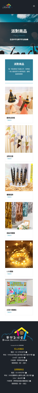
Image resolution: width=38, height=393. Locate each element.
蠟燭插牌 (10, 194)
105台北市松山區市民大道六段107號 (20, 355)
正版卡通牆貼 (11, 310)
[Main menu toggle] (34, 6)
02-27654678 (20, 352)
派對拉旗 (10, 156)
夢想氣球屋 (21, 360)
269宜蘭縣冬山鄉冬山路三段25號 (20, 375)
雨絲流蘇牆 (11, 233)
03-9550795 (20, 373)
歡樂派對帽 (11, 118)
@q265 (20, 378)
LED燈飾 (10, 271)
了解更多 (9, 120)
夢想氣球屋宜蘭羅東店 (21, 381)
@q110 (21, 358)
